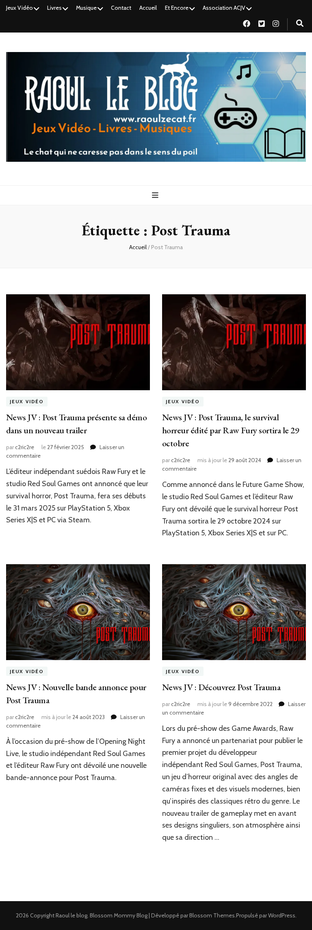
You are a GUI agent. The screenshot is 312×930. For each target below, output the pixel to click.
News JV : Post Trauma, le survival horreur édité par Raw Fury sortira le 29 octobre (230, 430)
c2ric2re (24, 447)
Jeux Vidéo (19, 7)
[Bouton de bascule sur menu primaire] (156, 195)
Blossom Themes (212, 915)
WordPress (281, 915)
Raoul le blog (71, 915)
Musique (86, 7)
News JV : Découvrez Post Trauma (221, 687)
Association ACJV (224, 7)
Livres (54, 7)
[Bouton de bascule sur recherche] (299, 23)
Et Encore (176, 7)
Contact (121, 7)
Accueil (148, 7)
